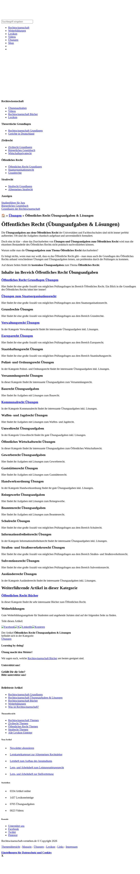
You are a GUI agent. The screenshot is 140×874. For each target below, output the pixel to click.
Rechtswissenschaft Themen (23, 720)
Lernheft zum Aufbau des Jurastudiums (31, 761)
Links (60, 846)
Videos (12, 36)
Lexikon (12, 33)
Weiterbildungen (17, 30)
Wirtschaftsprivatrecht (20, 153)
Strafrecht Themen (18, 729)
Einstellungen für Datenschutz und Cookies (26, 852)
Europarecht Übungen (17, 336)
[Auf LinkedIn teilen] (25, 626)
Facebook (13, 829)
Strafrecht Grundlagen (20, 186)
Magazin (27, 846)
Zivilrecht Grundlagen (20, 147)
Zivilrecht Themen (18, 723)
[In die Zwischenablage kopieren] (38, 626)
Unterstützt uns (16, 825)
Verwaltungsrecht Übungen (20, 322)
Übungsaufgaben (17, 108)
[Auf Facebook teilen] (8, 626)
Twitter (12, 832)
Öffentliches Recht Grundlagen (25, 166)
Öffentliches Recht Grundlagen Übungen (29, 280)
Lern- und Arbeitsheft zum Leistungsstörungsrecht (37, 767)
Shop (11, 43)
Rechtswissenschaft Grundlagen (25, 130)
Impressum (72, 846)
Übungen (13, 39)
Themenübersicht (10, 846)
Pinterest (12, 835)
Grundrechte (15, 172)
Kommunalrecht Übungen (19, 402)
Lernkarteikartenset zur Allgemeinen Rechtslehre (36, 754)
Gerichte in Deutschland (21, 133)
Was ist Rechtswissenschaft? (23, 706)
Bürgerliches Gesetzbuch (21, 150)
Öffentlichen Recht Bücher (19, 595)
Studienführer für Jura (13, 202)
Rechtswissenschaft (18, 27)
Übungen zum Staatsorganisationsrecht (28, 296)
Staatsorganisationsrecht (21, 169)
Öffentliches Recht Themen (23, 726)
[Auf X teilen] (17, 626)
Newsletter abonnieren (22, 748)
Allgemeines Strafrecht (20, 189)
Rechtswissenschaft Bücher (23, 114)
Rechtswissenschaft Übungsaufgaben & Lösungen (35, 697)
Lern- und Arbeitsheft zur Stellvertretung (32, 774)
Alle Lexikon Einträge (20, 732)
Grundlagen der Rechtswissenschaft (20, 208)
